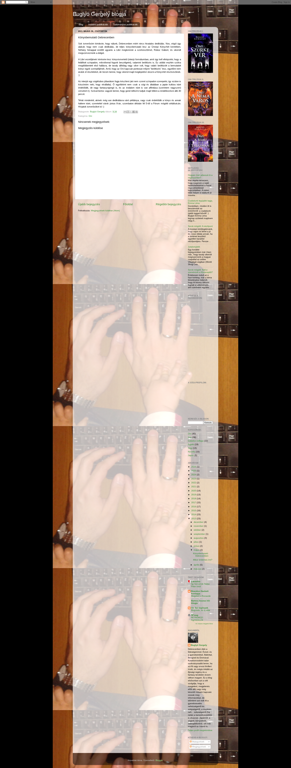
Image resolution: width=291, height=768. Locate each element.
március (198, 569)
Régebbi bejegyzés (168, 204)
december (199, 522)
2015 (194, 510)
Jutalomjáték (194, 247)
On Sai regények (199, 608)
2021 (194, 486)
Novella (191, 452)
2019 (194, 495)
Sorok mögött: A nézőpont (200, 226)
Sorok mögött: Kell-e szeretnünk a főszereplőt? (200, 271)
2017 (194, 502)
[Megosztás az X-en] (130, 111)
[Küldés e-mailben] (125, 111)
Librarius (195, 581)
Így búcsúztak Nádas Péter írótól (200, 585)
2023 (194, 479)
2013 (194, 518)
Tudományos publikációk (125, 24)
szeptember (200, 534)
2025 (194, 471)
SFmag (194, 615)
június (197, 546)
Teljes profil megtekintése (200, 730)
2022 (194, 483)
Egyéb (191, 444)
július (196, 542)
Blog (81, 24)
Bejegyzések (198, 742)
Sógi (190, 448)
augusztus (199, 538)
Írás (190, 437)
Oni (90, 116)
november (199, 526)
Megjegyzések (199, 747)
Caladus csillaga (196, 441)
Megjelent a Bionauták (201, 596)
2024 (194, 475)
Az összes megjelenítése (204, 623)
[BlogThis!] (127, 111)
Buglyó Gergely (199, 645)
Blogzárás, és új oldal (200, 610)
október (198, 530)
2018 (194, 498)
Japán (191, 455)
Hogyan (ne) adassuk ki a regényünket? (200, 176)
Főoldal (128, 204)
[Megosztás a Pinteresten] (136, 111)
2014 (194, 514)
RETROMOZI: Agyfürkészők (197, 618)
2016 (194, 506)
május (197, 550)
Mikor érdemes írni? (202, 560)
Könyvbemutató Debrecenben (200, 554)
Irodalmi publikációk (98, 24)
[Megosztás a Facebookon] (133, 111)
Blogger (159, 760)
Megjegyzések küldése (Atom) (105, 210)
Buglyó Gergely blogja (99, 14)
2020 (194, 491)
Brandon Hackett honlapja (200, 592)
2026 (194, 467)
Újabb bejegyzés (89, 204)
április (197, 565)
